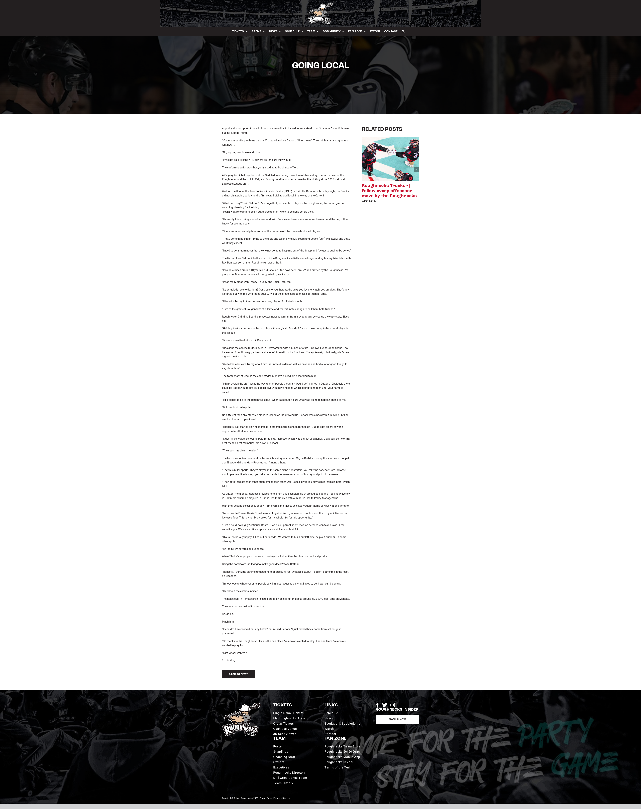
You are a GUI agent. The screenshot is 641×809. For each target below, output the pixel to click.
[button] (403, 31)
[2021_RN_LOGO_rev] (241, 704)
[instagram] (392, 705)
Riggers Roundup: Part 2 (389, 186)
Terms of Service (282, 797)
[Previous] (364, 164)
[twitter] (384, 705)
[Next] (416, 164)
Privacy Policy (266, 797)
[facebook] (377, 705)
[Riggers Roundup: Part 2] (390, 159)
